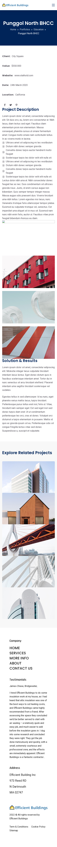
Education (39, 29)
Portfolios (25, 29)
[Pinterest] (16, 105)
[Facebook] (4, 105)
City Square (18, 56)
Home (13, 29)
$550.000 (16, 65)
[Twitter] (10, 105)
